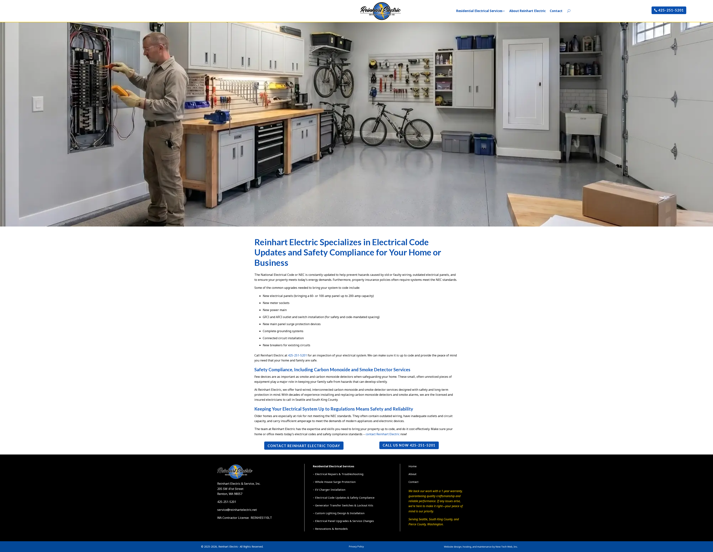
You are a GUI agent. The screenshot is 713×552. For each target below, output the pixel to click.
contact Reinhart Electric (383, 434)
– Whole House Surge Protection (334, 482)
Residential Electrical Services (479, 11)
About (412, 474)
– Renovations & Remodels (330, 528)
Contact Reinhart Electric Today (304, 446)
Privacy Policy (356, 546)
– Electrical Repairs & (327, 474)
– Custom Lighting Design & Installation (338, 513)
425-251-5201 (671, 10)
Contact (556, 11)
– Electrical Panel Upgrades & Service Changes (343, 521)
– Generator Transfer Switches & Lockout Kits (343, 505)
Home (412, 466)
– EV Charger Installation (329, 489)
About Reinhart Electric (527, 11)
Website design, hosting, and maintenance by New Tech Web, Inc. (481, 546)
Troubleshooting (352, 474)
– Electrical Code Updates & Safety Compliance (344, 497)
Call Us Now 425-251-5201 (409, 445)
